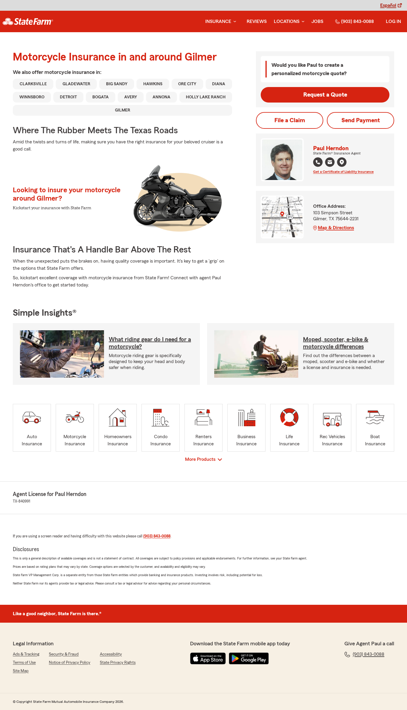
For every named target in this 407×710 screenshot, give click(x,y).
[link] (28, 21)
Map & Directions (336, 227)
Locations (286, 21)
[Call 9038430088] (318, 162)
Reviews (257, 21)
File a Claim (289, 120)
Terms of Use (24, 663)
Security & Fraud (64, 654)
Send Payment (360, 120)
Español (388, 5)
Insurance (218, 21)
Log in (393, 21)
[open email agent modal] (330, 162)
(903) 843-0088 (357, 21)
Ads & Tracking (26, 654)
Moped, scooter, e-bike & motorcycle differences (335, 343)
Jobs (317, 21)
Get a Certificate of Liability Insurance (343, 171)
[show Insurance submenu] (233, 21)
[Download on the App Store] (208, 658)
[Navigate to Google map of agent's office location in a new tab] (342, 162)
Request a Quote (325, 95)
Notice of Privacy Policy (69, 663)
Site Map (21, 671)
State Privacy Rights (118, 663)
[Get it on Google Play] (249, 658)
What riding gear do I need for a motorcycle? (150, 343)
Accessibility (111, 654)
